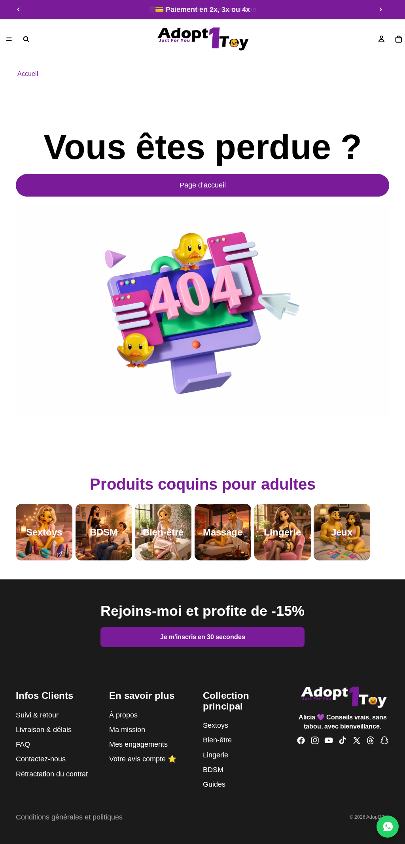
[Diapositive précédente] (18, 9)
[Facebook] (301, 740)
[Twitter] (356, 740)
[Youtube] (328, 740)
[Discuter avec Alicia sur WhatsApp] (388, 827)
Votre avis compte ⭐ (142, 759)
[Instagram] (315, 740)
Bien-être (217, 740)
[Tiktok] (342, 740)
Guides (214, 784)
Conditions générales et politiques (69, 817)
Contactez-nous (41, 759)
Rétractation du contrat (52, 774)
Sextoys (215, 725)
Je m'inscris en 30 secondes (202, 637)
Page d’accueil (203, 185)
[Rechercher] (26, 39)
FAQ (23, 744)
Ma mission (127, 730)
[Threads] (370, 740)
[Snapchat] (384, 740)
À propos (123, 715)
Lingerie (215, 755)
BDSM (213, 770)
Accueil (27, 73)
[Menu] (9, 39)
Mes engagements (138, 744)
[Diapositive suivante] (380, 9)
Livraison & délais (44, 730)
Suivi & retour (37, 715)
